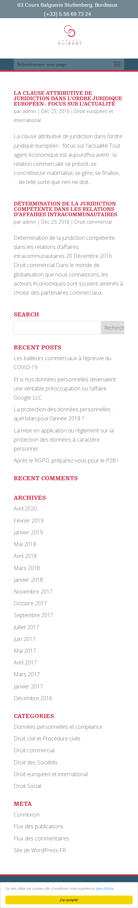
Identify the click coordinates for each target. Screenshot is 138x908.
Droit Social (27, 786)
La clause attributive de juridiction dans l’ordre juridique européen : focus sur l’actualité (68, 98)
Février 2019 (29, 520)
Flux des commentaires (41, 838)
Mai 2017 (25, 650)
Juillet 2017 (26, 627)
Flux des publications (38, 826)
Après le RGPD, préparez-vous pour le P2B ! (66, 460)
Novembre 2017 (33, 591)
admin (29, 111)
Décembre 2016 (33, 698)
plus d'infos (105, 888)
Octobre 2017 (30, 603)
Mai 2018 (25, 544)
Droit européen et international (51, 774)
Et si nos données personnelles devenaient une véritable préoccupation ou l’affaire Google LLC (65, 388)
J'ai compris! (69, 899)
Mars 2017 (27, 674)
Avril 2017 (25, 662)
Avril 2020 (25, 508)
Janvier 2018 (28, 579)
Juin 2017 (25, 639)
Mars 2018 (27, 568)
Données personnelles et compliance (58, 726)
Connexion (27, 814)
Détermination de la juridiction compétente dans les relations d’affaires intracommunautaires (65, 209)
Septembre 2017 (33, 615)
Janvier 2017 (28, 686)
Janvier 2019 (28, 532)
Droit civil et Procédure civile (47, 738)
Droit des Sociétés (36, 762)
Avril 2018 (25, 556)
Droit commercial (93, 222)
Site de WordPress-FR (40, 850)
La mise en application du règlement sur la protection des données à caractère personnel (64, 439)
